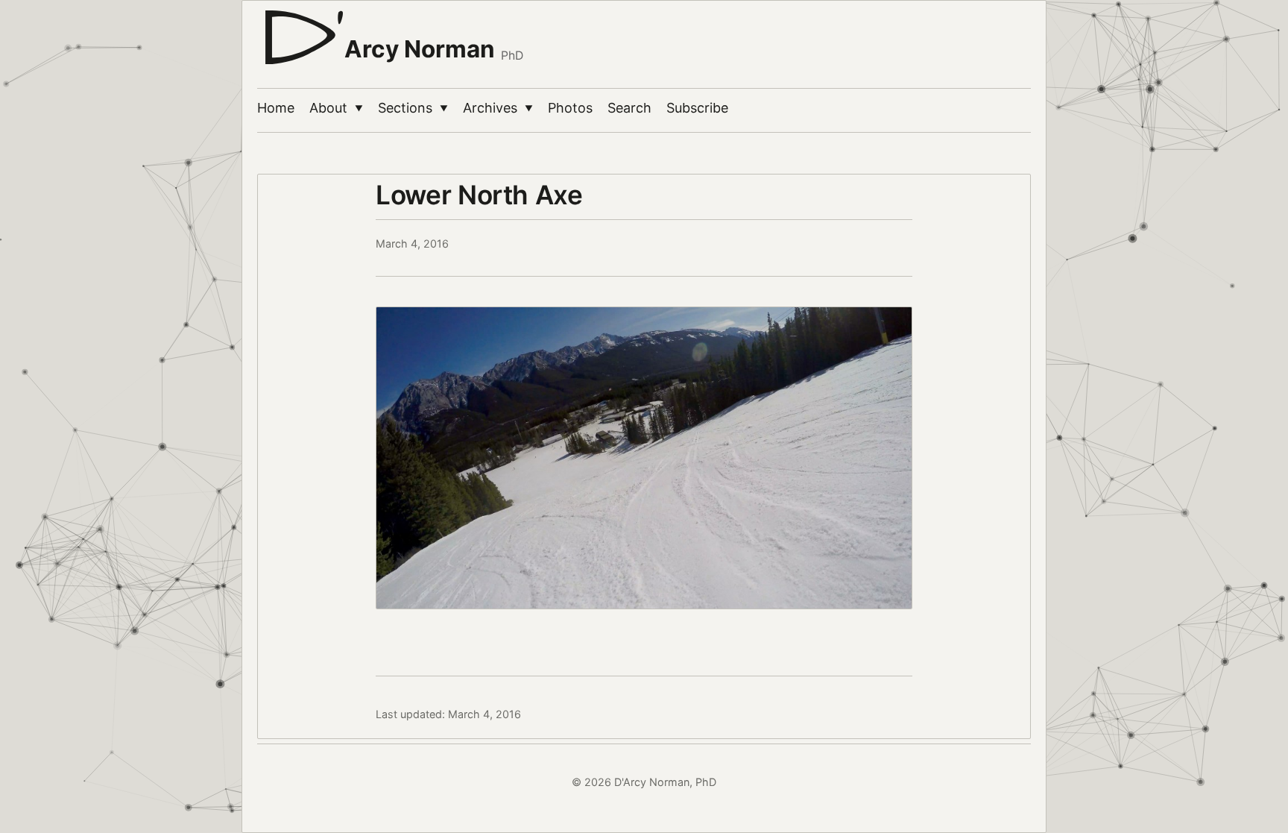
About (336, 108)
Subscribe (697, 108)
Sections (413, 108)
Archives (498, 108)
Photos (570, 108)
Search (629, 108)
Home (275, 108)
